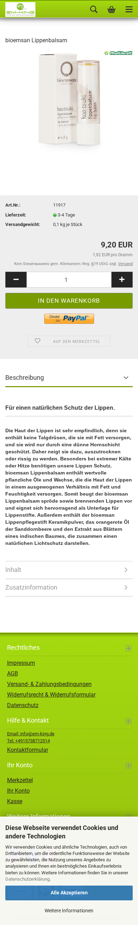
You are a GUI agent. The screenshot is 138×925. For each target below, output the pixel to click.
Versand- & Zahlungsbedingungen (49, 684)
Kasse (14, 801)
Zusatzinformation (31, 587)
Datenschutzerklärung (27, 879)
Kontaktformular (27, 750)
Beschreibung (24, 377)
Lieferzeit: (15, 215)
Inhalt (13, 569)
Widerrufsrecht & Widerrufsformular (51, 694)
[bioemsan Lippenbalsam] (69, 103)
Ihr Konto (18, 790)
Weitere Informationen (69, 910)
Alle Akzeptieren (69, 892)
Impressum (21, 663)
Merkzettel (20, 780)
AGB (12, 673)
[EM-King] (17, 9)
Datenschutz (23, 705)
